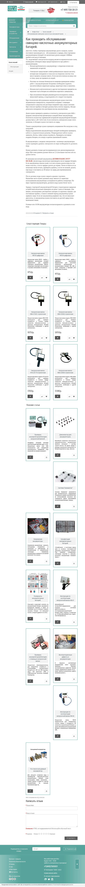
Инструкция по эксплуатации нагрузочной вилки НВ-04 (65, 714)
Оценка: (29, 834)
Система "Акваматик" (65, 488)
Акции (11, 71)
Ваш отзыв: (31, 813)
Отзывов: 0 (37, 213)
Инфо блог (35, 32)
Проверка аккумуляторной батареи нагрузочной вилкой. (38, 437)
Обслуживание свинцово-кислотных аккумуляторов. (45, 34)
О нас (11, 867)
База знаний (29, 2)
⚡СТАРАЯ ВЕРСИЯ (68, 20)
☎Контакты (13, 872)
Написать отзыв (48, 213)
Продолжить (71, 838)
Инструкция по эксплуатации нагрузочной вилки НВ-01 (65, 598)
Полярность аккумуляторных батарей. (38, 598)
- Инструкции (14, 67)
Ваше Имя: (30, 805)
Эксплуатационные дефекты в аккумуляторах (65, 657)
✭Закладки (13, 869)
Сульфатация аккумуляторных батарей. (65, 541)
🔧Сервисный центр (51, 20)
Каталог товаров (15, 859)
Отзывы (12, 864)
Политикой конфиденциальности (63, 884)
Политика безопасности (17, 861)
